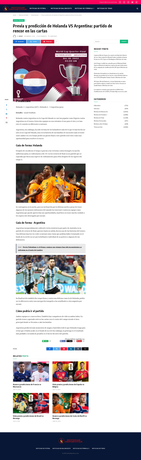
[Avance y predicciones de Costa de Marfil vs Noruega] (70, 403)
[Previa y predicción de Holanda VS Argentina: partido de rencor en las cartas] (51, 70)
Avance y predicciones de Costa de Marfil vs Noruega (69, 417)
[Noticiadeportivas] (15, 8)
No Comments (42, 36)
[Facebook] (6, 105)
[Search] (137, 8)
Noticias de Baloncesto (61, 8)
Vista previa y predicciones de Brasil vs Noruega (28, 417)
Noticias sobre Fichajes (101, 124)
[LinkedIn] (6, 113)
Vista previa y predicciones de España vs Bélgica (68, 385)
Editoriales (97, 105)
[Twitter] (6, 109)
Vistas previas (19, 20)
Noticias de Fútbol (38, 8)
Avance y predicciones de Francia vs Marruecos (27, 385)
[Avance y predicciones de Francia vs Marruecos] (31, 371)
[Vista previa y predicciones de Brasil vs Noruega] (31, 403)
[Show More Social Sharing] (57, 41)
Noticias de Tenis (104, 8)
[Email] (6, 122)
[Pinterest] (6, 118)
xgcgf (21, 36)
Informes (96, 108)
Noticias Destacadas (100, 121)
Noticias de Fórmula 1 (84, 8)
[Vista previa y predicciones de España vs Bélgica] (70, 371)
